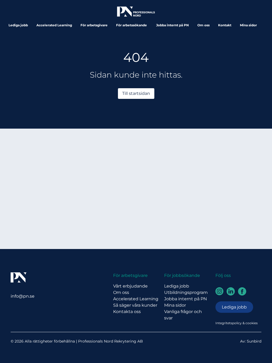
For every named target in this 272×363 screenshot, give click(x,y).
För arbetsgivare (94, 25)
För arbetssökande (132, 25)
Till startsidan (136, 93)
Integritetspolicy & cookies (236, 323)
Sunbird (254, 341)
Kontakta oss (127, 311)
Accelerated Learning (54, 25)
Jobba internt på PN (172, 25)
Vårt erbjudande (130, 286)
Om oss (203, 25)
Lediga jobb (18, 25)
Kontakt (224, 25)
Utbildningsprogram (186, 292)
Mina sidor (248, 25)
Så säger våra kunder (135, 305)
